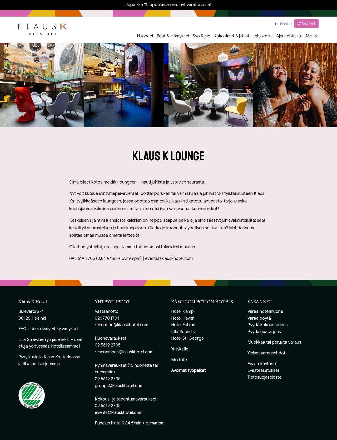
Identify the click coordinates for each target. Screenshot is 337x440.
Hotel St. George (187, 338)
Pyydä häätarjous (264, 331)
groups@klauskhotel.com (119, 385)
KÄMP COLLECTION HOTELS (202, 302)
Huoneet (145, 36)
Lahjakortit (262, 36)
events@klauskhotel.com (118, 412)
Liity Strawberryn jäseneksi (44, 339)
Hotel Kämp (182, 311)
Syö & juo (201, 36)
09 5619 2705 (108, 345)
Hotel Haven (183, 318)
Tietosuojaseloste (264, 377)
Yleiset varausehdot (266, 353)
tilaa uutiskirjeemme (41, 364)
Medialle (179, 360)
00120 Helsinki (32, 318)
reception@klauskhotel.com (121, 325)
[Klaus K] (42, 29)
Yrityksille (179, 349)
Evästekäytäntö (262, 364)
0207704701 (107, 318)
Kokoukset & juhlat (231, 36)
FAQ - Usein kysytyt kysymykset (48, 329)
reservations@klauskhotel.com (124, 352)
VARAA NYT (306, 24)
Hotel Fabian (183, 325)
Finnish (285, 23)
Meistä (312, 36)
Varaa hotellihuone (265, 311)
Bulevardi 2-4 (31, 311)
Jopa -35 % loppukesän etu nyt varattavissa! (168, 4)
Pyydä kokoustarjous (267, 325)
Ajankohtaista (289, 36)
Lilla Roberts (183, 331)
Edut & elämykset (173, 36)
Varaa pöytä (259, 318)
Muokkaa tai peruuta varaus (274, 342)
